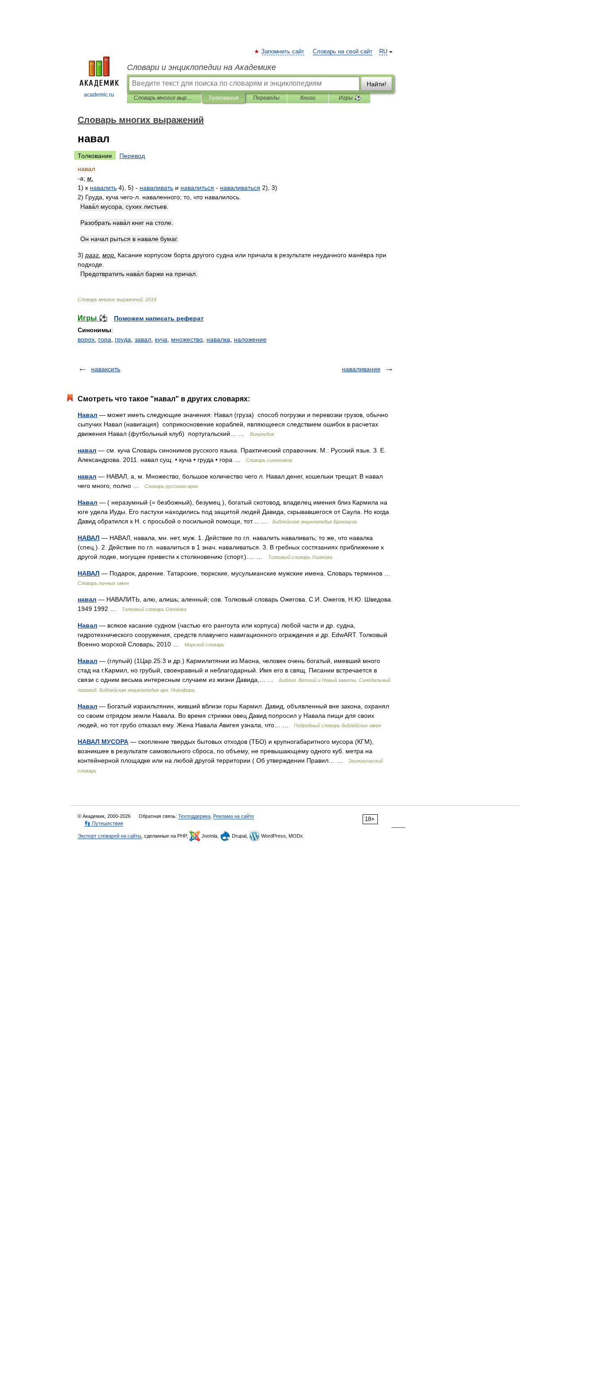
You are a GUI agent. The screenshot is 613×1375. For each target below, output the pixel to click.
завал (143, 339)
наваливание (361, 369)
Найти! (376, 84)
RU (383, 51)
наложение (250, 339)
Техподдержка (194, 816)
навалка (218, 339)
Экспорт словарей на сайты (109, 836)
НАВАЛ (89, 537)
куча (161, 339)
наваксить (105, 369)
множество (187, 339)
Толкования (223, 98)
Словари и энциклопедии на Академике (201, 67)
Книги (307, 98)
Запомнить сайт (283, 51)
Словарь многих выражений (164, 98)
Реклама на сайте (233, 816)
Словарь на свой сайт (342, 51)
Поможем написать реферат (159, 318)
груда (123, 339)
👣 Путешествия (103, 823)
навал (87, 450)
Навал (87, 414)
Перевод (132, 155)
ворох (86, 339)
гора (104, 339)
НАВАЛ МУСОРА (103, 741)
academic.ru (99, 95)
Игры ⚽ (350, 98)
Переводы (266, 98)
